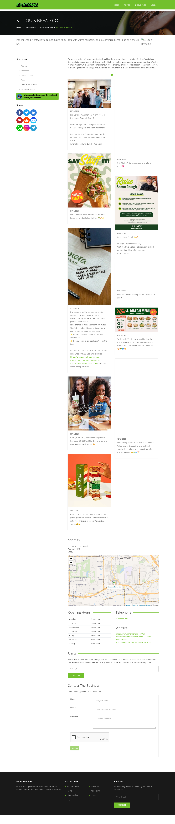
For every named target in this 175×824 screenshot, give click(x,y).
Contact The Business (28, 85)
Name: (73, 699)
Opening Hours (26, 75)
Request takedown (27, 89)
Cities (127, 5)
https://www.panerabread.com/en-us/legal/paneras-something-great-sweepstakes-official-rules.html (85, 360)
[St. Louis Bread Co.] (113, 581)
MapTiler (135, 605)
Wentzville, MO (46, 27)
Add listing (95, 791)
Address (23, 66)
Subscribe (76, 675)
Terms (69, 791)
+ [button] (71, 558)
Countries (141, 5)
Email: (73, 707)
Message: (74, 716)
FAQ (68, 799)
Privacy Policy (72, 795)
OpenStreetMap (145, 605)
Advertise (95, 786)
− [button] (71, 562)
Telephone (24, 70)
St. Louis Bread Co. (114, 587)
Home (116, 5)
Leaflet (128, 605)
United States (30, 27)
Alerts (22, 80)
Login (153, 5)
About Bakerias (73, 786)
